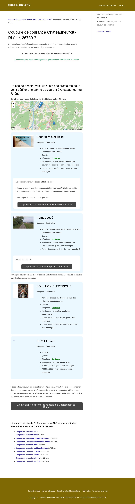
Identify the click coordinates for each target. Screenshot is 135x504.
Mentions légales (48, 491)
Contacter (56, 158)
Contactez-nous (34, 491)
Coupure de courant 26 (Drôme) (38, 19)
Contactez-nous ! (104, 32)
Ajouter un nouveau (100, 491)
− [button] (13, 106)
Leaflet (65, 129)
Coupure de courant (16, 19)
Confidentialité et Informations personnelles (74, 491)
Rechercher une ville (107, 5)
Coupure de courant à (32, 448)
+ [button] (13, 103)
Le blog (122, 5)
